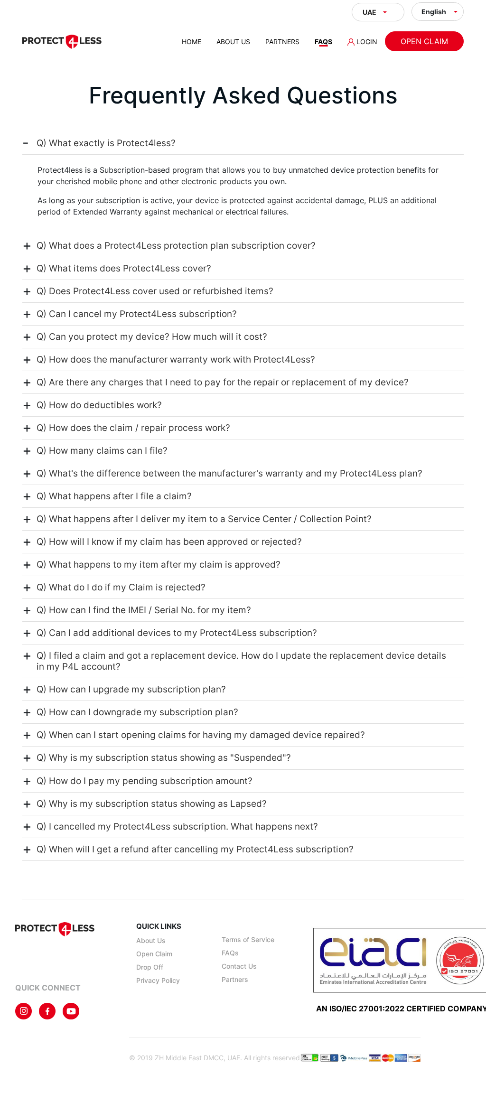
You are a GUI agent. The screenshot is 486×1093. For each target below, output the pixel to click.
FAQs (323, 41)
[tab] (243, 143)
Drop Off (149, 967)
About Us (233, 41)
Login (366, 41)
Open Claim (424, 41)
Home (191, 41)
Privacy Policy (158, 980)
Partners (282, 41)
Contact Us (239, 966)
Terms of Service (248, 939)
